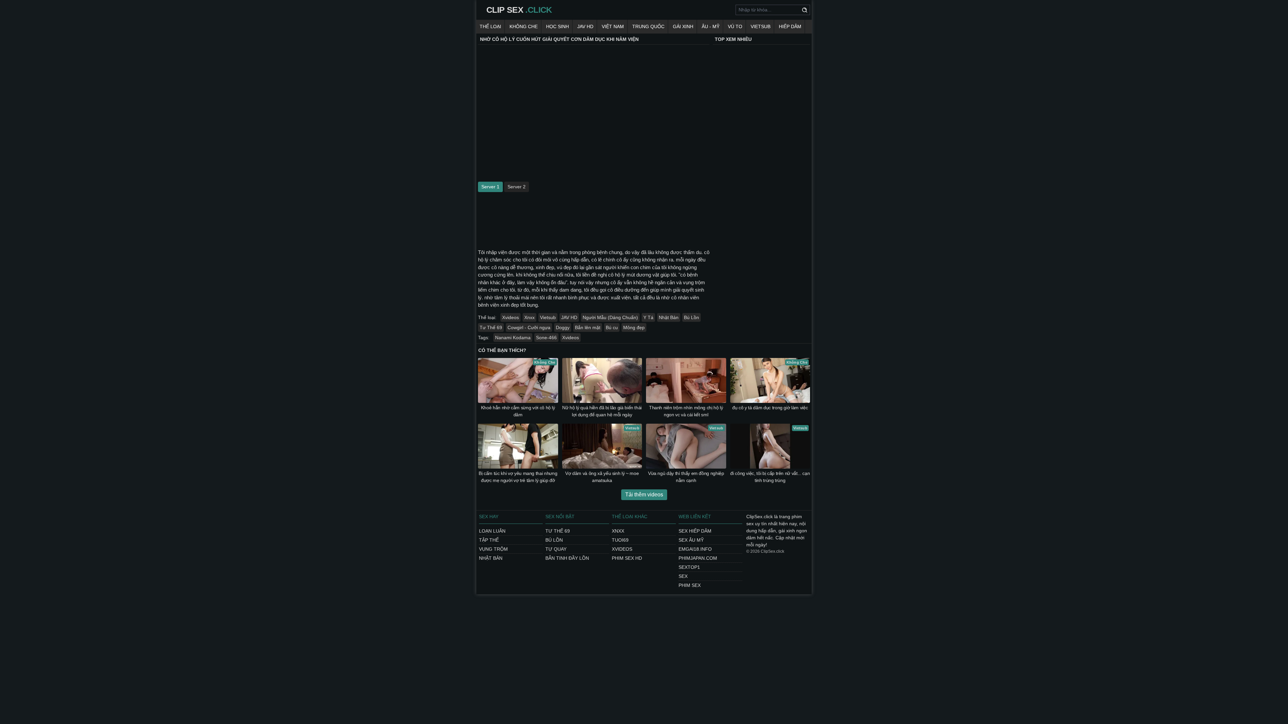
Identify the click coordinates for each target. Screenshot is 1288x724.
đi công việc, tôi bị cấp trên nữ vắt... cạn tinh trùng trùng (770, 477)
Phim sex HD (627, 558)
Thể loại (490, 26)
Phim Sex (690, 585)
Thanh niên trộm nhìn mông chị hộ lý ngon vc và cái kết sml (686, 411)
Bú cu (612, 327)
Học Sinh (557, 26)
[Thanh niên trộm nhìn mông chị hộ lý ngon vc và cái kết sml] (686, 380)
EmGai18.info (695, 549)
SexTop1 (689, 567)
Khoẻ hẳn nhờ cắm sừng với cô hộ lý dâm (518, 411)
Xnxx (529, 317)
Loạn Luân (492, 531)
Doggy (563, 327)
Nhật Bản (669, 317)
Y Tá (648, 317)
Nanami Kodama (513, 337)
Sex (683, 576)
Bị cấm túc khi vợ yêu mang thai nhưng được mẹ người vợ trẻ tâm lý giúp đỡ (518, 477)
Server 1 (490, 186)
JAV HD (585, 26)
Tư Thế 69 (491, 327)
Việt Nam (613, 26)
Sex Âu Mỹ (691, 540)
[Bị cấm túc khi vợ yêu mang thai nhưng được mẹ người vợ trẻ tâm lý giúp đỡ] (518, 446)
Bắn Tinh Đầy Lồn (567, 558)
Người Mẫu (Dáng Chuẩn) (610, 317)
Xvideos (510, 317)
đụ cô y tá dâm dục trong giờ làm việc (770, 407)
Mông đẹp (634, 327)
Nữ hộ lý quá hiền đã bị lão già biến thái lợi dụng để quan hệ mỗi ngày (602, 411)
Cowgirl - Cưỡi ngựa (528, 327)
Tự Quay (556, 549)
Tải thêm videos (644, 494)
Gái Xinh (683, 26)
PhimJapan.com (698, 558)
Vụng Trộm (493, 549)
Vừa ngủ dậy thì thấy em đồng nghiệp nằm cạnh (686, 477)
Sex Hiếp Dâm (695, 531)
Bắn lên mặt (587, 327)
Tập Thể (489, 540)
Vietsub (760, 26)
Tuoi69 (620, 540)
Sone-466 (546, 337)
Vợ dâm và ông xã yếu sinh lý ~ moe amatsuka (602, 477)
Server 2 (516, 186)
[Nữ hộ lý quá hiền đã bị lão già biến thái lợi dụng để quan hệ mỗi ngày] (602, 380)
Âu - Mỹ (710, 26)
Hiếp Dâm (790, 26)
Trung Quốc (648, 26)
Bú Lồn (691, 317)
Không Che (523, 26)
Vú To (735, 26)
